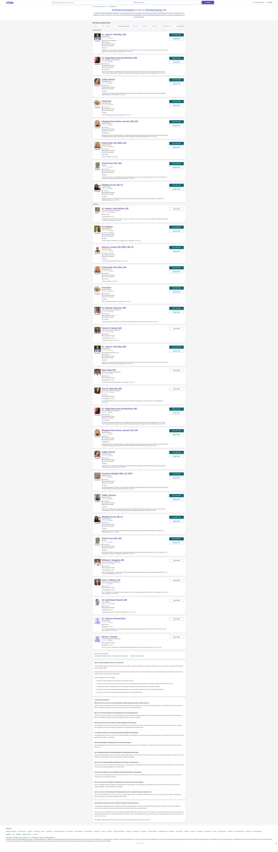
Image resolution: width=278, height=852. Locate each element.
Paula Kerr (106, 101)
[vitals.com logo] (10, 2)
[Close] (276, 844)
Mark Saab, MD (109, 370)
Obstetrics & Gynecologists (119, 831)
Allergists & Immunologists (11, 831)
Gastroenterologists (88, 831)
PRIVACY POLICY (26, 834)
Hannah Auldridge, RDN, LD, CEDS (117, 473)
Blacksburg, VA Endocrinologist (120, 655)
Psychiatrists (192, 831)
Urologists (215, 831)
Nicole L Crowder (109, 637)
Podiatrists (186, 831)
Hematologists (97, 831)
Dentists (43, 831)
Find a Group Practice (257, 831)
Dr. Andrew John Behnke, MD (115, 208)
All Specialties (230, 831)
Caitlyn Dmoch (108, 79)
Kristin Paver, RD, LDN (111, 163)
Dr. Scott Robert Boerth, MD (114, 600)
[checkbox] (122, 26)
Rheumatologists (207, 831)
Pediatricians (171, 831)
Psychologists (200, 831)
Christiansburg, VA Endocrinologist (102, 655)
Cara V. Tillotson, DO (111, 580)
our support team (130, 819)
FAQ (13, 834)
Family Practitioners (79, 831)
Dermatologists (49, 831)
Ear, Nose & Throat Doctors (59, 831)
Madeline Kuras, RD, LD (112, 185)
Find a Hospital (249, 831)
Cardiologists (30, 831)
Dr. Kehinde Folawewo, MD (114, 308)
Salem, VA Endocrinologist (137, 655)
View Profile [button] (129, 51)
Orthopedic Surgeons (152, 831)
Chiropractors (37, 831)
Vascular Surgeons (222, 831)
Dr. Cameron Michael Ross (114, 618)
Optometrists (144, 831)
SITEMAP (18, 834)
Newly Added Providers (239, 831)
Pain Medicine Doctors (162, 831)
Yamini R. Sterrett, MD (112, 328)
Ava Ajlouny (107, 227)
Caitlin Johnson (109, 495)
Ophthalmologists (136, 831)
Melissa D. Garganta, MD (113, 560)
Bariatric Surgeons (22, 831)
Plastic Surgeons (179, 831)
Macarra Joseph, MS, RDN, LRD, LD (117, 247)
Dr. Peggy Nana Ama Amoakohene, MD (119, 58)
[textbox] (92, 2)
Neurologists (109, 831)
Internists (103, 831)
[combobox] (92, 2)
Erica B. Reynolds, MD (112, 388)
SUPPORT (8, 834)
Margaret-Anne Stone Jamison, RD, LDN (120, 121)
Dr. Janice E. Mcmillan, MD (114, 34)
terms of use (29, 839)
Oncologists (128, 831)
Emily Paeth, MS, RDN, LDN (114, 143)
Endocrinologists (69, 831)
